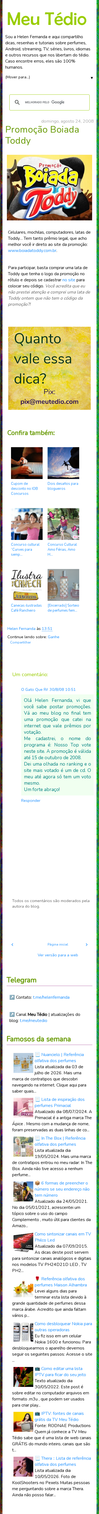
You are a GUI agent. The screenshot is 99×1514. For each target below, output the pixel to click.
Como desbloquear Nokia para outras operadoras (63, 1327)
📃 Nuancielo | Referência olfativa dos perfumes (59, 1058)
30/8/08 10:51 (63, 689)
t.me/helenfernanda (51, 997)
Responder (30, 800)
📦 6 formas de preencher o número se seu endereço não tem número (62, 1189)
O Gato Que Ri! (34, 689)
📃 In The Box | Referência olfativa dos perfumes (60, 1141)
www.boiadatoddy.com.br (32, 251)
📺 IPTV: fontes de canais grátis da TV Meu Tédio (59, 1416)
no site (68, 280)
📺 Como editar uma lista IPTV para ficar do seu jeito (60, 1372)
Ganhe (53, 637)
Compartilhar (20, 642)
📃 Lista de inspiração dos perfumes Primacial (60, 1102)
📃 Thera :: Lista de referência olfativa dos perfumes (63, 1461)
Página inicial (58, 944)
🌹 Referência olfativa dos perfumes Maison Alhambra (61, 1282)
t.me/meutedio (33, 1021)
